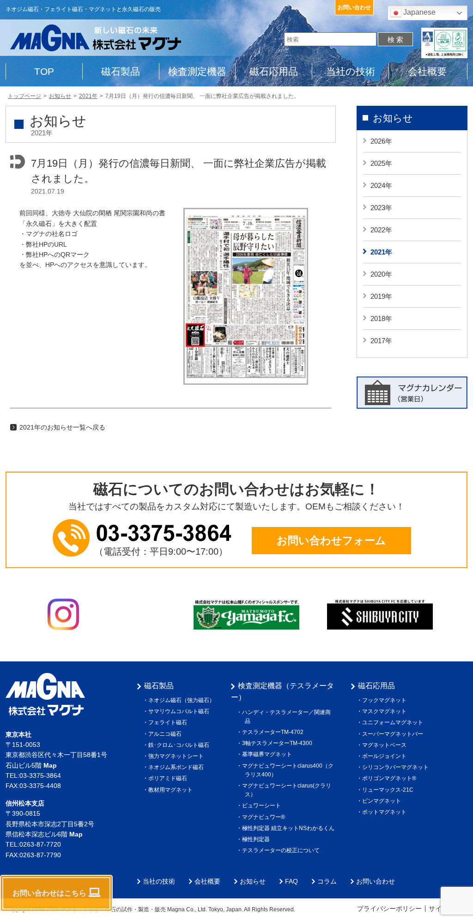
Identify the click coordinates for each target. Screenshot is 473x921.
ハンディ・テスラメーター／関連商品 (288, 716)
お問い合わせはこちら (49, 893)
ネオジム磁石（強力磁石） (183, 700)
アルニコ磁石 (166, 734)
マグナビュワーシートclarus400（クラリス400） (289, 770)
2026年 (381, 141)
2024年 (381, 185)
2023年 (381, 208)
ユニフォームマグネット (394, 722)
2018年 (381, 318)
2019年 (381, 296)
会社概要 (427, 71)
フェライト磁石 (169, 722)
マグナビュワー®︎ (265, 817)
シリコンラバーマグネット (397, 767)
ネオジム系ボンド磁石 (177, 767)
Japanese (418, 12)
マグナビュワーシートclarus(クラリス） (288, 790)
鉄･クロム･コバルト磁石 (180, 745)
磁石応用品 (273, 71)
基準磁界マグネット (268, 754)
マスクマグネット (385, 711)
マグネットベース (385, 745)
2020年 (381, 274)
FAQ (291, 881)
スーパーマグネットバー (394, 734)
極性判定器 (257, 839)
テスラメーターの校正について (282, 850)
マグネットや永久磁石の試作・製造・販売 (113, 909)
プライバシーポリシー (389, 908)
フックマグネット (385, 700)
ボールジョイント (385, 756)
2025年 (381, 163)
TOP (44, 71)
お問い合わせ (354, 7)
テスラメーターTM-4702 (274, 732)
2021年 (381, 252)
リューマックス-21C (389, 790)
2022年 (381, 230)
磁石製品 (120, 71)
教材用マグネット (172, 790)
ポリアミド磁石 (169, 778)
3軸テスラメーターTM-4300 (278, 743)
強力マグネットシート (177, 756)
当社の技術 (350, 71)
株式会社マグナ (45, 694)
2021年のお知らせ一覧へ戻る (62, 427)
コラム (327, 881)
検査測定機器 (197, 71)
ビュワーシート (263, 805)
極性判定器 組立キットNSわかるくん (289, 828)
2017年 (381, 341)
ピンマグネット (383, 801)
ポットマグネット (385, 812)
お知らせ (393, 118)
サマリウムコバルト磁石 (180, 711)
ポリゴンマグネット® (390, 778)
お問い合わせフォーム (331, 540)
